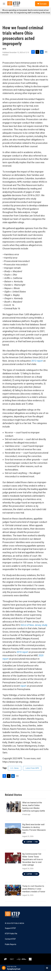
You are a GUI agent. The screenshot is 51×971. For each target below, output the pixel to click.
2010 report (22, 652)
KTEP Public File (11, 934)
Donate (43, 4)
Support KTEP (10, 928)
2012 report (37, 360)
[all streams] (47, 968)
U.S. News (15, 768)
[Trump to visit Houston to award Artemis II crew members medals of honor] (13, 890)
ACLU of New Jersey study (34, 625)
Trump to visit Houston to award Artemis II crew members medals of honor (33, 889)
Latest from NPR (32, 768)
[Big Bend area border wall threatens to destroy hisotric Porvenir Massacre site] (13, 828)
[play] (3, 968)
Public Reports (10, 944)
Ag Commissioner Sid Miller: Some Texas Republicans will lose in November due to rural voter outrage (32, 859)
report (23, 686)
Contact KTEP (10, 939)
